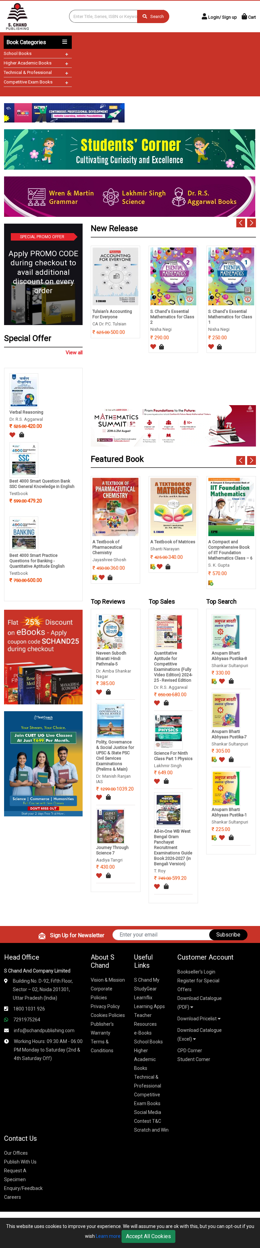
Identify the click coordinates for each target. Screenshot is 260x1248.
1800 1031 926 (29, 1008)
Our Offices (16, 1153)
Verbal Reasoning (26, 412)
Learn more (108, 1236)
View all (74, 352)
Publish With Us (20, 1162)
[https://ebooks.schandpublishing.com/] (43, 657)
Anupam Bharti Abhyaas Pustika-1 (229, 812)
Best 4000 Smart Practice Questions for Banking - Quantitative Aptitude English (37, 561)
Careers (12, 1197)
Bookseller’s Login (196, 972)
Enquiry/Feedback (23, 1188)
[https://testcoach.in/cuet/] (43, 763)
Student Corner (193, 1059)
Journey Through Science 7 (112, 850)
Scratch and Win (151, 1130)
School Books (17, 53)
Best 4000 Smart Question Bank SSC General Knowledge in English (41, 483)
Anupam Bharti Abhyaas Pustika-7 (229, 734)
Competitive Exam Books (28, 81)
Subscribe (228, 934)
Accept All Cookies (148, 1236)
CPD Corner (189, 1050)
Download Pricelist (197, 1018)
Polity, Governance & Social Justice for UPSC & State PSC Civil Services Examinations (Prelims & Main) (115, 755)
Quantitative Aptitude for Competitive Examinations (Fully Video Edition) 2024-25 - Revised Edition (173, 666)
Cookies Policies (108, 1015)
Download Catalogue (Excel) (199, 1034)
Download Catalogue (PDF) (199, 1003)
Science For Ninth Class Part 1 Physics (173, 756)
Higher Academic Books (27, 62)
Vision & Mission (108, 980)
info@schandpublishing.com (44, 1030)
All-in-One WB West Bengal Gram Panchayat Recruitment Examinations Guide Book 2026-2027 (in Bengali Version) (173, 847)
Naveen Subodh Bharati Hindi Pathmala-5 (111, 658)
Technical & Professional (28, 72)
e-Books (143, 1033)
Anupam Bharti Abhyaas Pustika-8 (229, 655)
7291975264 (26, 1019)
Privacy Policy (105, 1006)
